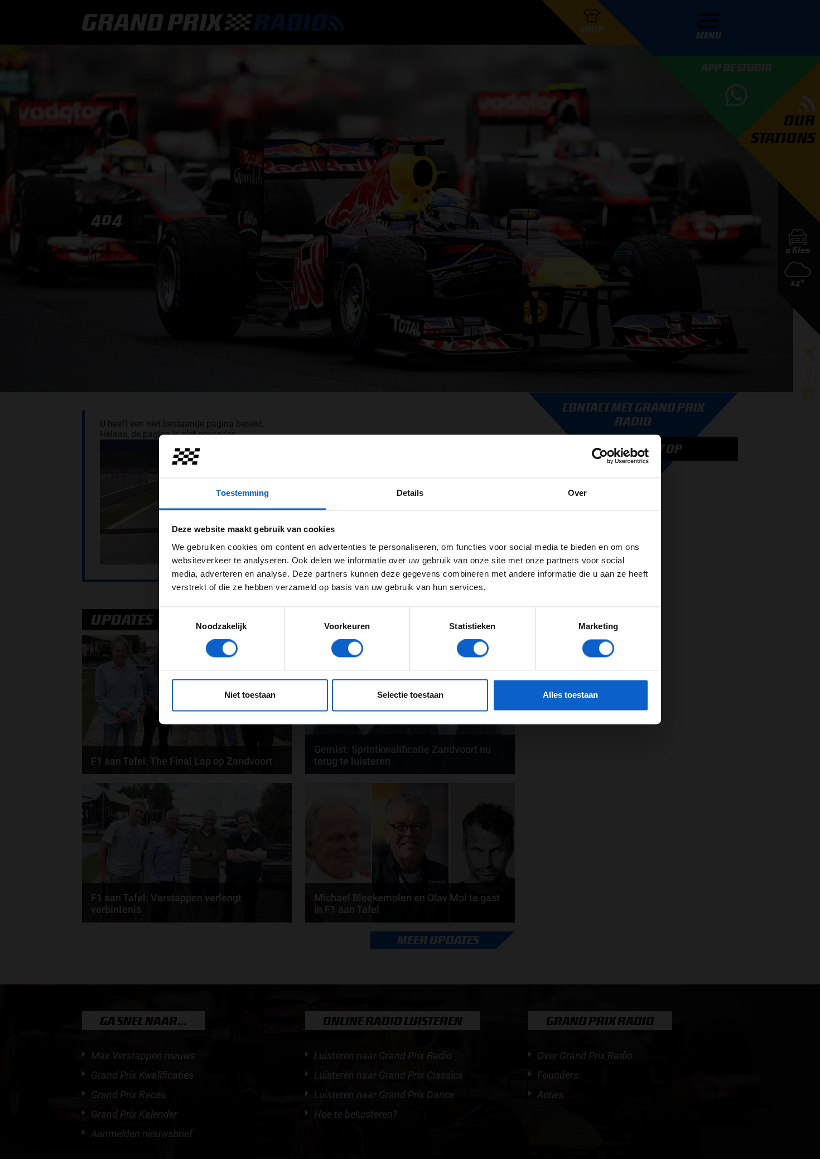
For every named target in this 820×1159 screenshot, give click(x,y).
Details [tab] (410, 493)
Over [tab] (577, 493)
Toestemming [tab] (242, 493)
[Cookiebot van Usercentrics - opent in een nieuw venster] (600, 456)
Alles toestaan (570, 694)
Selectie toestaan (410, 694)
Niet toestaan (250, 694)
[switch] (347, 649)
